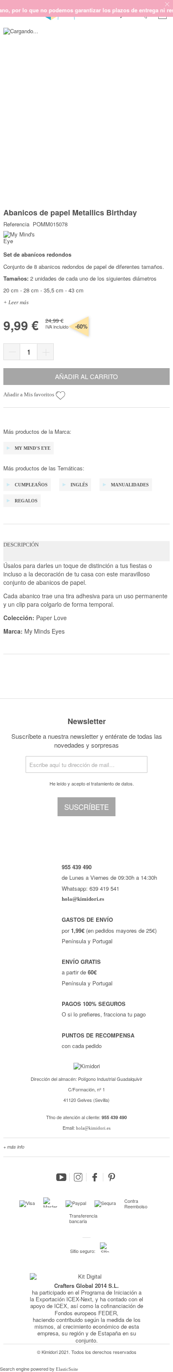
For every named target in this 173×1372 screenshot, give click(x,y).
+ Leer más (16, 302)
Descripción (21, 544)
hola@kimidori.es (93, 1128)
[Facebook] (94, 1177)
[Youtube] (61, 1177)
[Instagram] (78, 1177)
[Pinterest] (111, 1177)
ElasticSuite (67, 1369)
